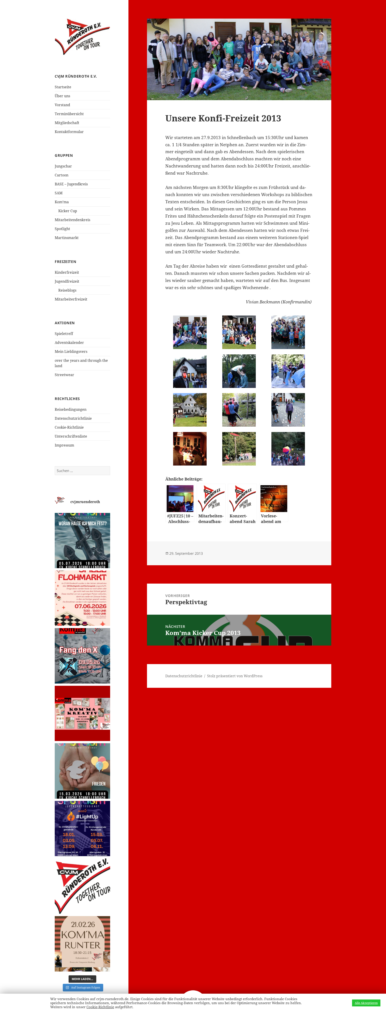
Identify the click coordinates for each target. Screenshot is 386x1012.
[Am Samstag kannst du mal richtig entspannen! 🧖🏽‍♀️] (82, 944)
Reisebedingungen (70, 409)
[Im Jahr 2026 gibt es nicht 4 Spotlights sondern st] (82, 828)
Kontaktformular (69, 131)
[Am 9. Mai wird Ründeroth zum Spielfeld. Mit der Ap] (82, 656)
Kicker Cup (67, 210)
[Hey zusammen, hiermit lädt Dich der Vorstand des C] (82, 886)
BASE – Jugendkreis (71, 184)
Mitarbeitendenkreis (72, 219)
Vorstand (62, 104)
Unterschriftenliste (71, 436)
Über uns (62, 95)
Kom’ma (62, 201)
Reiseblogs (67, 290)
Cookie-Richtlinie (69, 427)
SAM (59, 193)
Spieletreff (64, 333)
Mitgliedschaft (67, 122)
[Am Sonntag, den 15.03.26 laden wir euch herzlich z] (82, 771)
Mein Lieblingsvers (71, 351)
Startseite (63, 87)
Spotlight (62, 228)
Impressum (64, 445)
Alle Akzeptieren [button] (366, 1003)
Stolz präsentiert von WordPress (234, 675)
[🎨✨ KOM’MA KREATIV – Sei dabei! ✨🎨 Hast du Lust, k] (82, 713)
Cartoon (61, 175)
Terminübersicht (69, 113)
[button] (189, 332)
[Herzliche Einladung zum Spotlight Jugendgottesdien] (82, 540)
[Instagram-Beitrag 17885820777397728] (82, 598)
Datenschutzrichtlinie (73, 418)
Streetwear (64, 374)
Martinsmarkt (67, 237)
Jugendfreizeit (67, 281)
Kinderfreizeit (67, 272)
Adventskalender (69, 342)
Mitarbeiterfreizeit (71, 299)
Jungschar (63, 166)
